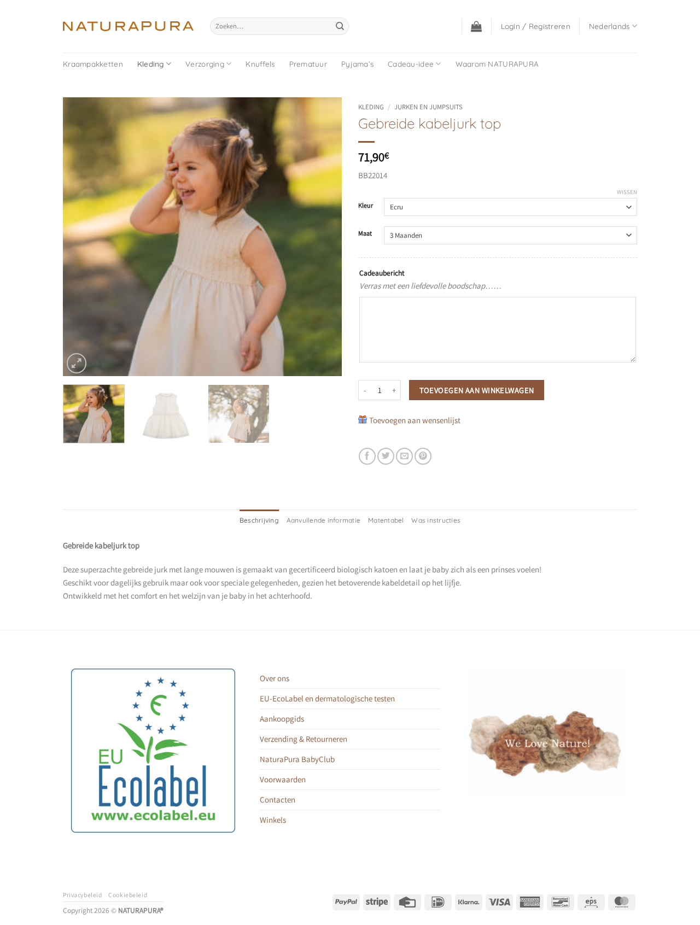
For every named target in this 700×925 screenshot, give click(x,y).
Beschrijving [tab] (259, 520)
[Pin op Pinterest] (423, 456)
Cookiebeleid (127, 895)
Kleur (365, 205)
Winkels (273, 820)
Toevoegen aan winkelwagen (476, 390)
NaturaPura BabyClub (297, 759)
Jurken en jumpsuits (428, 107)
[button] (476, 26)
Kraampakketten (93, 63)
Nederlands (609, 26)
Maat (365, 233)
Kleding (150, 63)
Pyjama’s (357, 63)
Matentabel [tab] (386, 520)
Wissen (627, 192)
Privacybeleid (82, 895)
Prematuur (308, 63)
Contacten (277, 799)
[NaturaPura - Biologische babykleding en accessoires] (128, 26)
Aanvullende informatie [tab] (323, 520)
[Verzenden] (339, 26)
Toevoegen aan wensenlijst (414, 420)
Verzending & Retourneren (303, 739)
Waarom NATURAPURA (497, 63)
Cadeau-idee (411, 63)
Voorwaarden (283, 779)
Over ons (274, 678)
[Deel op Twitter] (385, 456)
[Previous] (82, 237)
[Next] (322, 237)
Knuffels (260, 63)
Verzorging (204, 63)
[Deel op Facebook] (367, 456)
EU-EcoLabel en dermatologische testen (327, 698)
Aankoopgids (282, 718)
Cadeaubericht (381, 273)
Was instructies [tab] (435, 520)
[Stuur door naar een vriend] (404, 456)
